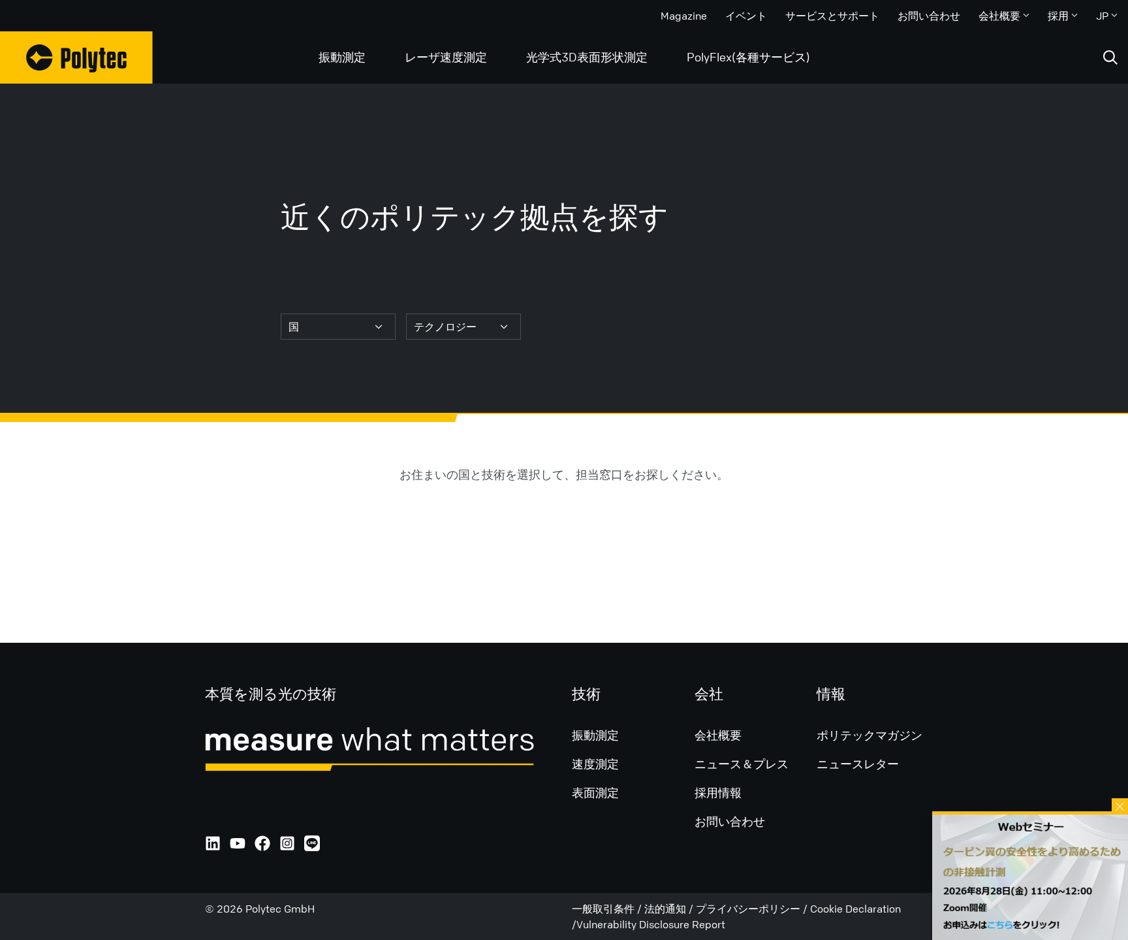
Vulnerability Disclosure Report (650, 924)
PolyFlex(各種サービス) (748, 57)
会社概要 (999, 15)
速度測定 (595, 763)
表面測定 (595, 792)
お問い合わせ (929, 15)
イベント (746, 15)
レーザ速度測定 (446, 57)
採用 (1058, 15)
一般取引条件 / (608, 908)
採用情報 (718, 792)
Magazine (684, 15)
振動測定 (342, 57)
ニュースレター (858, 763)
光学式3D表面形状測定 (587, 57)
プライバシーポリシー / (753, 908)
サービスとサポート (832, 15)
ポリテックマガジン (869, 735)
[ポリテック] (76, 57)
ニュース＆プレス (742, 763)
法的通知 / (670, 908)
